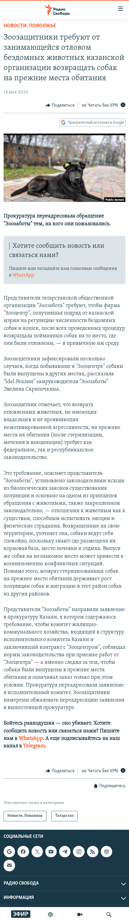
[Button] (60, 105)
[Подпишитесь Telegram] (64, 851)
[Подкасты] (106, 851)
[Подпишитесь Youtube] (51, 851)
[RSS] (92, 851)
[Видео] (80, 914)
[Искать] (109, 914)
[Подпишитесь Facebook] (23, 851)
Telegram (34, 746)
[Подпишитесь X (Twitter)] (37, 851)
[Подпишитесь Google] (9, 851)
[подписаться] (9, 865)
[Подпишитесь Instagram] (78, 851)
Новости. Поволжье (30, 26)
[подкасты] (50, 914)
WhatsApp (23, 275)
